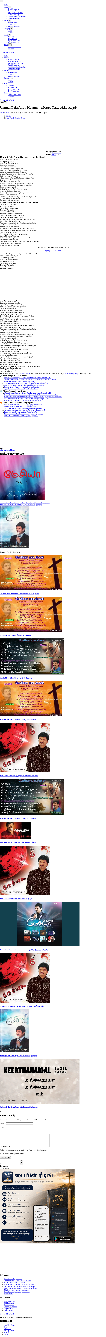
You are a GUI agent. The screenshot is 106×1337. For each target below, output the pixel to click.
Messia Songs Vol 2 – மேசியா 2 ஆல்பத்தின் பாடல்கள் (18, 719)
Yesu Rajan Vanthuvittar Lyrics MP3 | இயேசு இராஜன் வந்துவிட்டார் (26, 383)
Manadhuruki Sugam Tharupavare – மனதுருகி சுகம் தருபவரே (22, 1006)
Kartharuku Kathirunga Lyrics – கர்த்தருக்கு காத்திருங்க (23, 404)
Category (7, 78)
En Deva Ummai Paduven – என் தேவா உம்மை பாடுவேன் (19, 594)
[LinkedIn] (18, 454)
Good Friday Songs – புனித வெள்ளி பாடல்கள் (19, 1286)
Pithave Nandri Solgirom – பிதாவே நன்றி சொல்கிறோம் (22, 400)
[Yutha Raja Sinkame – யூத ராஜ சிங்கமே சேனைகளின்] (25, 772)
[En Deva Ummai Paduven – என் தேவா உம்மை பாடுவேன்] (31, 590)
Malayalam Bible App (15, 63)
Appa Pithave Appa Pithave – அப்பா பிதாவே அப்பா (21, 389)
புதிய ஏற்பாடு (8, 1310)
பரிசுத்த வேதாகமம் (10, 1307)
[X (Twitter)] (3, 454)
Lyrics (7, 118)
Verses (6, 93)
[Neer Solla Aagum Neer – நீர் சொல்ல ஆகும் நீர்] (25, 894)
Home (6, 56)
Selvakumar (56, 153)
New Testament (9, 1305)
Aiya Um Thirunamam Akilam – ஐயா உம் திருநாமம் (21, 416)
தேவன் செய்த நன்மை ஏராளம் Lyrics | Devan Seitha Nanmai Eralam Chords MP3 (31, 379)
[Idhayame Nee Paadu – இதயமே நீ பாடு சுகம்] (31, 631)
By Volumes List (13, 91)
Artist (10, 80)
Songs (6, 83)
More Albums (8, 1294)
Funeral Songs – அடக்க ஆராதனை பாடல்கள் (19, 1284)
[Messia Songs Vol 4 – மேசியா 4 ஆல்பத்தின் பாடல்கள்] (32, 814)
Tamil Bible (12, 74)
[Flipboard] (21, 454)
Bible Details (12, 72)
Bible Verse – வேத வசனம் (13, 1279)
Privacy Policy (9, 1331)
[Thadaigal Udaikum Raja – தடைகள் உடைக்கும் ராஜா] (14, 1052)
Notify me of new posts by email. (13, 1154)
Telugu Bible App (14, 69)
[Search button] (21, 1162)
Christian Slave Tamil (7, 52)
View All (11, 85)
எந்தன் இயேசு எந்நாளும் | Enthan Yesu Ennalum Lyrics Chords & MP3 (27, 378)
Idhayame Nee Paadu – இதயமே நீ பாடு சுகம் (15, 635)
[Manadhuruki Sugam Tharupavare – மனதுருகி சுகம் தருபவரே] (25, 1002)
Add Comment (5, 1146)
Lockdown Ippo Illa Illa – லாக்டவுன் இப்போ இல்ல (20, 412)
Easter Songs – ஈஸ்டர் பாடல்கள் (14, 1282)
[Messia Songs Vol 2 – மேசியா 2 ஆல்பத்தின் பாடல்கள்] (31, 715)
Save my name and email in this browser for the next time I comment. (24, 1150)
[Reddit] (23, 454)
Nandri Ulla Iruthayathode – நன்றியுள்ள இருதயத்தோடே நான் (24, 410)
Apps (6, 57)
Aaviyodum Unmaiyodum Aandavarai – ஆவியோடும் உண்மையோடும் (24, 950)
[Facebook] (1, 454)
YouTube (58, 251)
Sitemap (6, 1332)
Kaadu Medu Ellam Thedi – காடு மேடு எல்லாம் (19, 381)
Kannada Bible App (14, 61)
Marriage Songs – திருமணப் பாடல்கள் (16, 1290)
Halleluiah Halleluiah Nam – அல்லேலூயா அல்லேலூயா (19, 1107)
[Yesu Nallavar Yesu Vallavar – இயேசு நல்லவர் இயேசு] (15, 838)
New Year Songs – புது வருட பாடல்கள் (17, 1292)
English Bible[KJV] (14, 76)
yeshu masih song (25, 373)
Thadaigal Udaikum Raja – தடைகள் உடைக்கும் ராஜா (18, 1056)
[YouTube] (11, 1321)
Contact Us (7, 1334)
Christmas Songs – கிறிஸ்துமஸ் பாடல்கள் (17, 1281)
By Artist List (12, 87)
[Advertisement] (53, 135)
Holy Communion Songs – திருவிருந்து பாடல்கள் (20, 1288)
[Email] (11, 454)
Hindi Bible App (13, 59)
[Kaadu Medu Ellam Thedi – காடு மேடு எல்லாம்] (32, 674)
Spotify (47, 251)
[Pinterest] (6, 454)
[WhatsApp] (8, 454)
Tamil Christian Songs (17, 118)
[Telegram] (16, 454)
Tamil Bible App (13, 65)
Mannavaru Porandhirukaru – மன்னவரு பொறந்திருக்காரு (23, 414)
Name (3, 1123)
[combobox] (9, 1164)
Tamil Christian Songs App (17, 67)
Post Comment (5, 1157)
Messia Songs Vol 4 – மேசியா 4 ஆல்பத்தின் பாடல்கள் (18, 818)
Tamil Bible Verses (14, 95)
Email (2, 1127)
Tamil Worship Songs (71, 373)
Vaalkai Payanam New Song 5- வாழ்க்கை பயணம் (20, 406)
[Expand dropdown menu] (12, 78)
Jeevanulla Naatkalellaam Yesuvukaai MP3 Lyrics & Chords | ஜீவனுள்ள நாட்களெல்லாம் (33, 397)
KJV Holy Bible (9, 1301)
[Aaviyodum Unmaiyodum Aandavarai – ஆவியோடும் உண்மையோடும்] (40, 946)
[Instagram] (6, 1321)
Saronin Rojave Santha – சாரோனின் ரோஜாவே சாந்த (21, 387)
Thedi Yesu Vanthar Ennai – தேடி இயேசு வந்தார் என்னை (23, 408)
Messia (54, 155)
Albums (10, 82)
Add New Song (9, 1325)
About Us (7, 1329)
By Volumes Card (14, 89)
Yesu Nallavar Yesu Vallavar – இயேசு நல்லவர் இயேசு (18, 842)
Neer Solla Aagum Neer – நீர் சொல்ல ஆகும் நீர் (16, 899)
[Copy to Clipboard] (13, 454)
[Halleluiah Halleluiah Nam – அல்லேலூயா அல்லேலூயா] (40, 1103)
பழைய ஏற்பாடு (9, 1308)
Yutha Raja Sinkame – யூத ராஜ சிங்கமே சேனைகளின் (19, 776)
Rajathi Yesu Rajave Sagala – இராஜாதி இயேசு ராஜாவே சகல (24, 385)
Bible (6, 70)
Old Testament (9, 1303)
